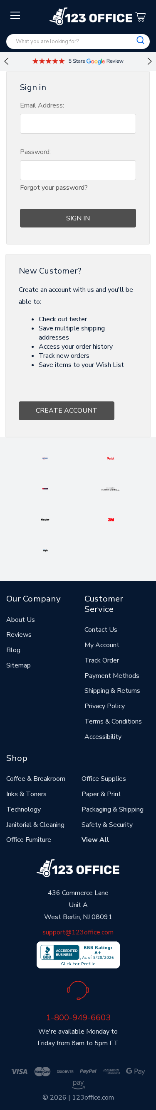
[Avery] (45, 457)
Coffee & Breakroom (35, 778)
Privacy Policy (104, 706)
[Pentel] (110, 457)
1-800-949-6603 (78, 1017)
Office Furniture (28, 839)
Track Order (101, 660)
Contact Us (100, 629)
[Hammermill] (110, 488)
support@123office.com (78, 932)
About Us (20, 619)
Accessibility (102, 736)
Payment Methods (111, 675)
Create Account (66, 410)
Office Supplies (104, 778)
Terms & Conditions (113, 721)
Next (150, 61)
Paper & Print (101, 794)
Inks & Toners (26, 794)
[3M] (111, 519)
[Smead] (45, 488)
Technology (23, 809)
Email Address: (42, 105)
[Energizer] (45, 519)
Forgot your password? (54, 187)
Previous (6, 61)
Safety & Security (107, 824)
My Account (101, 645)
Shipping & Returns (112, 690)
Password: (35, 151)
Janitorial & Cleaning (35, 824)
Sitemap (18, 665)
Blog (13, 650)
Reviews (19, 634)
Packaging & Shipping (113, 809)
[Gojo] (45, 550)
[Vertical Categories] (15, 15)
